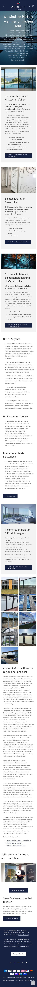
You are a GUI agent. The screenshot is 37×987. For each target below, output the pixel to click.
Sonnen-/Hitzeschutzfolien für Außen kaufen (17, 155)
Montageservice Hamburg (14, 843)
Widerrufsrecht (31, 977)
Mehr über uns (10, 496)
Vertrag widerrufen (18, 954)
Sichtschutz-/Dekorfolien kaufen (18, 242)
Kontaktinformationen (30, 980)
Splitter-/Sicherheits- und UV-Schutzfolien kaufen (17, 325)
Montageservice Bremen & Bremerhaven (19, 841)
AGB (17, 980)
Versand (21, 980)
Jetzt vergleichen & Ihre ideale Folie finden (17, 567)
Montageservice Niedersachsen (16, 846)
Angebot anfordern (12, 918)
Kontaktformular (23, 935)
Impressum (19, 983)
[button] (4, 6)
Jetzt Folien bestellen (18, 890)
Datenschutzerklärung (8, 980)
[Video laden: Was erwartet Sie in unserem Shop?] (18, 872)
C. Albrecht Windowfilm (11, 977)
